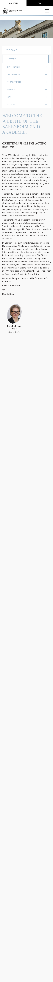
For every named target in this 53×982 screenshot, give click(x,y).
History (11, 59)
